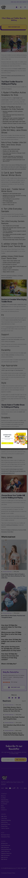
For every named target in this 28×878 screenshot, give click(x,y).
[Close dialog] (26, 430)
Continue (7, 443)
